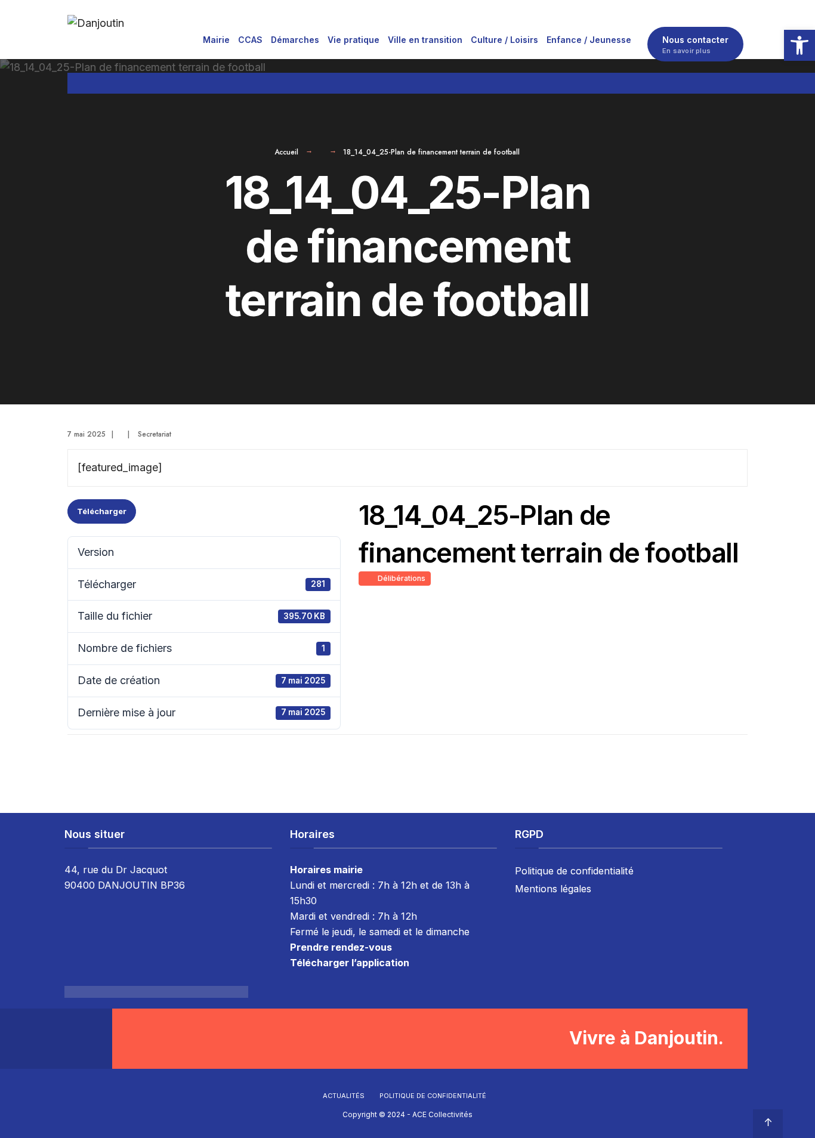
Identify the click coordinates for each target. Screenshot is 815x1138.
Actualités (344, 1095)
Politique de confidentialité (574, 871)
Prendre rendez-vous (341, 947)
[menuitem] (216, 39)
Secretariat (154, 434)
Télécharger (101, 511)
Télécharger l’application (349, 963)
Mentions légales (553, 889)
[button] (799, 45)
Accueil (286, 152)
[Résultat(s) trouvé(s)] (742, 83)
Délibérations (399, 578)
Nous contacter (695, 45)
